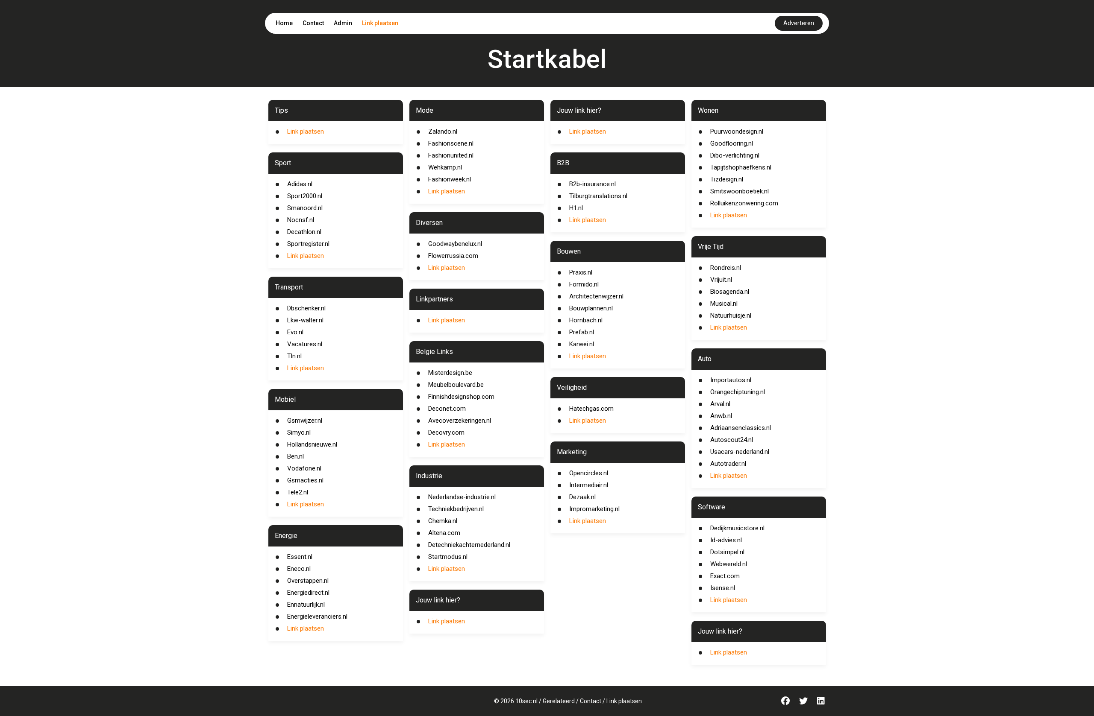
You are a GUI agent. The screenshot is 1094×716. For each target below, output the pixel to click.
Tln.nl (294, 356)
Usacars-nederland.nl (739, 452)
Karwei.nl (581, 344)
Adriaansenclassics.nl (740, 428)
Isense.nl (722, 588)
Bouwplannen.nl (591, 308)
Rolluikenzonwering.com (744, 203)
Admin (343, 23)
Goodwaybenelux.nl (455, 244)
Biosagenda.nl (729, 291)
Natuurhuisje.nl (730, 315)
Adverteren (798, 23)
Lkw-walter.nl (305, 320)
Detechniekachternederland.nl (469, 545)
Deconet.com (447, 408)
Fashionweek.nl (449, 179)
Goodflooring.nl (731, 143)
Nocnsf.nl (300, 220)
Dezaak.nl (582, 497)
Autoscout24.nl (731, 440)
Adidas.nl (299, 184)
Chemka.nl (442, 521)
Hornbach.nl (586, 320)
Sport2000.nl (304, 196)
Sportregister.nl (308, 244)
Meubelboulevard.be (456, 385)
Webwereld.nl (728, 564)
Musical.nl (724, 303)
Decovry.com (446, 432)
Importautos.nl (730, 380)
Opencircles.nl (588, 473)
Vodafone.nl (304, 468)
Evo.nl (295, 332)
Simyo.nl (299, 432)
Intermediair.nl (588, 485)
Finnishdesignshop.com (461, 396)
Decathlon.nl (304, 232)
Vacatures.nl (304, 344)
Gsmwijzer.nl (304, 420)
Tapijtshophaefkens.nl (740, 167)
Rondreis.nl (725, 268)
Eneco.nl (299, 569)
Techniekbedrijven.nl (456, 509)
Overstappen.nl (308, 580)
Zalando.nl (442, 131)
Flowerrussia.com (453, 256)
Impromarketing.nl (594, 509)
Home (284, 23)
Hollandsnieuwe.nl (312, 444)
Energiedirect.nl (308, 592)
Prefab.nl (581, 332)
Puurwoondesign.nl (736, 131)
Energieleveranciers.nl (317, 616)
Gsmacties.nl (305, 480)
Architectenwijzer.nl (596, 296)
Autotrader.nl (728, 464)
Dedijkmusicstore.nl (737, 528)
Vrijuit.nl (721, 279)
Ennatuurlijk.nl (306, 604)
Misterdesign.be (450, 373)
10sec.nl (526, 701)
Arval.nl (720, 404)
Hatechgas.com (591, 408)
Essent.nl (299, 557)
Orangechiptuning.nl (737, 392)
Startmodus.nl (448, 557)
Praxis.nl (580, 272)
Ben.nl (295, 456)
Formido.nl (584, 284)
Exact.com (725, 576)
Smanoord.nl (305, 208)
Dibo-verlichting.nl (734, 155)
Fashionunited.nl (450, 155)
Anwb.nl (721, 416)
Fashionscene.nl (450, 143)
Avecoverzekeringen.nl (459, 420)
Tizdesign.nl (726, 179)
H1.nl (576, 208)
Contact (313, 23)
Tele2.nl (297, 492)
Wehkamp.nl (445, 167)
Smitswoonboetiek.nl (739, 191)
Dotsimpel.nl (727, 552)
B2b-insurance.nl (592, 184)
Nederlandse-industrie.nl (462, 497)
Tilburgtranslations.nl (598, 196)
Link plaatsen (380, 23)
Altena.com (444, 533)
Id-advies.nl (726, 540)
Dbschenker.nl (306, 308)
